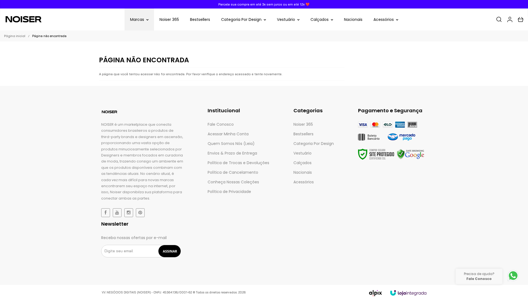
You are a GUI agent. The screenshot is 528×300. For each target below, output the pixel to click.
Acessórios (303, 182)
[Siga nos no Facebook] (105, 212)
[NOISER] (23, 19)
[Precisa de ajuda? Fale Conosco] (513, 281)
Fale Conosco (221, 124)
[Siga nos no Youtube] (117, 212)
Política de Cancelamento (233, 172)
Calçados (302, 163)
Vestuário (302, 153)
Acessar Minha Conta (228, 134)
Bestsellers (303, 134)
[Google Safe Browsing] (410, 154)
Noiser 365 (303, 124)
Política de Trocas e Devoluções (238, 163)
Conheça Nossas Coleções (233, 182)
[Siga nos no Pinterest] (140, 212)
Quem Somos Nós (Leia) (231, 143)
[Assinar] (170, 251)
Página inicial (14, 36)
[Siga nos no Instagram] (128, 212)
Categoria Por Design (313, 143)
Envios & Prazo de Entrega (232, 153)
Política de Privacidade (229, 191)
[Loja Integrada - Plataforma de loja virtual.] (408, 293)
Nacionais (302, 172)
